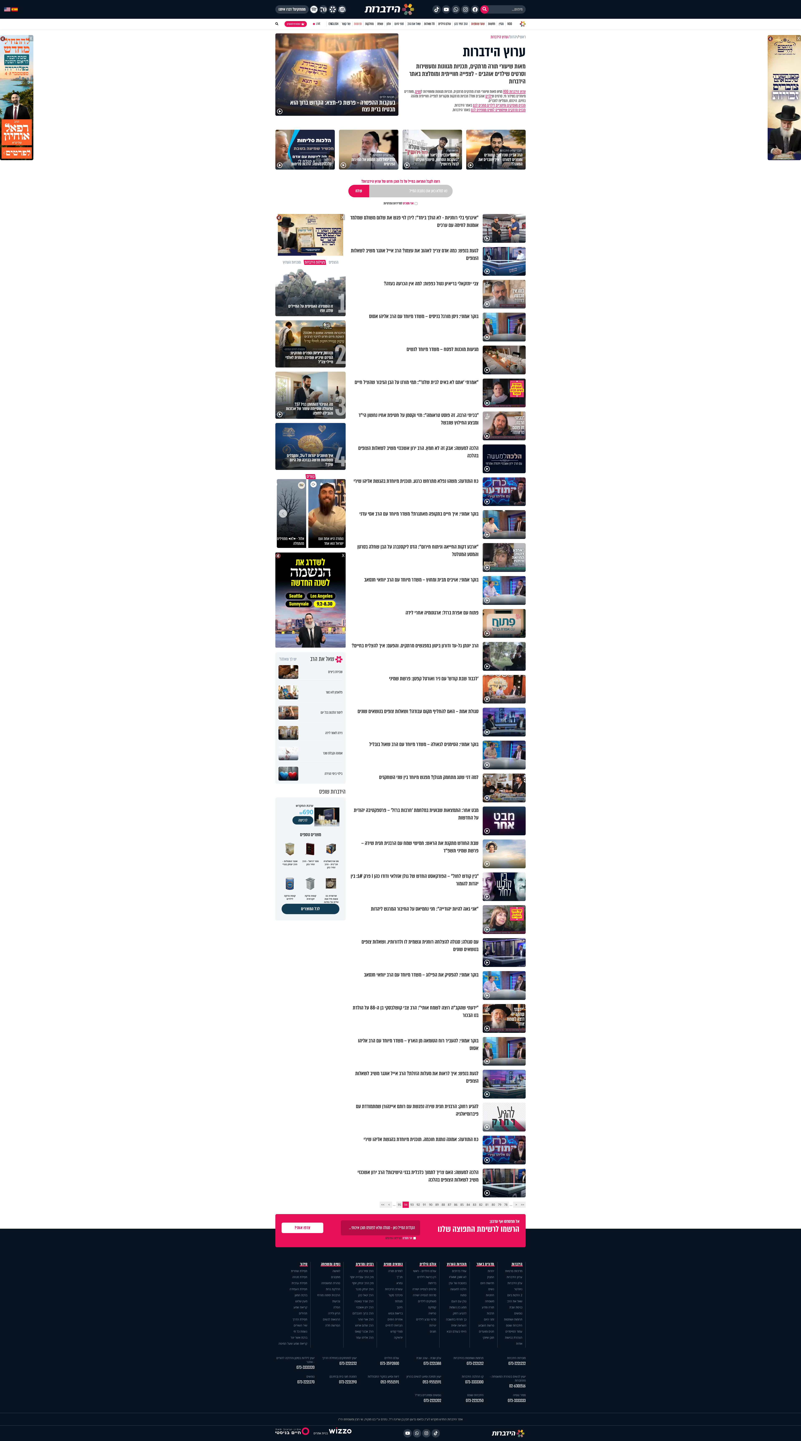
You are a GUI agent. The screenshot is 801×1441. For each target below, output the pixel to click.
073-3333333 (517, 1401)
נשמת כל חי (300, 1331)
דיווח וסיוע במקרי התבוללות (383, 1376)
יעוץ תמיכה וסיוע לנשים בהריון (424, 1376)
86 (455, 1205)
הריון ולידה (334, 1313)
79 (499, 1205)
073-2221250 (475, 1401)
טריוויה (432, 1313)
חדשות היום (487, 1283)
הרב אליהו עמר (365, 1337)
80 (493, 1205)
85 (462, 1205)
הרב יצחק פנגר (365, 1289)
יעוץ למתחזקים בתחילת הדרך (339, 1358)
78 (506, 1205)
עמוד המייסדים (513, 1331)
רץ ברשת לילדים (426, 1277)
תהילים (303, 1313)
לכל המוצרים (310, 909)
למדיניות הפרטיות (393, 203)
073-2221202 (432, 1401)
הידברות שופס (514, 1325)
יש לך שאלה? (288, 659)
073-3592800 (389, 1363)
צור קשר (346, 23)
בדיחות (432, 1283)
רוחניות (490, 1295)
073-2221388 (432, 1363)
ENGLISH (333, 23)
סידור (303, 1264)
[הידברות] (389, 9)
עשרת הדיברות (394, 1289)
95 (399, 1205)
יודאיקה (398, 1337)
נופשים (518, 1313)
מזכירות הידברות (516, 1358)
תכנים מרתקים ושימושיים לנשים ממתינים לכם (498, 110)
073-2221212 (475, 1363)
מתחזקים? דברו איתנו (292, 9)
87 (449, 1205)
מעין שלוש (301, 1301)
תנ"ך (400, 1277)
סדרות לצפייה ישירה (424, 1295)
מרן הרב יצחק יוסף (363, 1283)
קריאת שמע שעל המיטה (292, 1343)
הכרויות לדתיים (394, 1325)
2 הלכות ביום (514, 1295)
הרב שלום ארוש (364, 1325)
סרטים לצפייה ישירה (424, 1289)
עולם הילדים (444, 23)
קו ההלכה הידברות (473, 1376)
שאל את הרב (414, 23)
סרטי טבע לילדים (426, 1319)
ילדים (488, 96)
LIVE (318, 24)
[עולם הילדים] (342, 9)
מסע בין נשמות (457, 1307)
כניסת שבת (515, 1307)
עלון (389, 23)
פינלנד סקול (396, 1295)
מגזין (501, 23)
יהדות (491, 1271)
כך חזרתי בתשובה (456, 1319)
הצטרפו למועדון (293, 24)
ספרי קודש (396, 1331)
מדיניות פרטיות (513, 1271)
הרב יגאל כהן (366, 1295)
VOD (509, 23)
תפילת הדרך (300, 1319)
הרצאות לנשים (331, 1319)
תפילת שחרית (299, 1271)
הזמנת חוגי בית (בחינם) (343, 1376)
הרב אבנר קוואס (364, 1331)
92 (418, 1205)
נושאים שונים (393, 1264)
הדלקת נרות (333, 1289)
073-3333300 (474, 1382)
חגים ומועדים (486, 1331)
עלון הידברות (515, 1283)
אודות (519, 1343)
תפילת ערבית (299, 1283)
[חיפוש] (484, 9)
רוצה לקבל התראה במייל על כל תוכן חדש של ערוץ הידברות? (400, 181)
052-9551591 (432, 1382)
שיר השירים (300, 1325)
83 (474, 1205)
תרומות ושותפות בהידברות (468, 1358)
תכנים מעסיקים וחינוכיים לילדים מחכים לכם (499, 105)
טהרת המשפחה (330, 1283)
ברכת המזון (301, 1295)
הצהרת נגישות (513, 1337)
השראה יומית (458, 1325)
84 (468, 1205)
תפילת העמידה (298, 1289)
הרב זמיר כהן (461, 23)
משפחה (489, 1301)
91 (424, 1205)
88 (443, 1205)
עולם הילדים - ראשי (424, 1271)
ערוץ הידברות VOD (514, 91)
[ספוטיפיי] (314, 9)
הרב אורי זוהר (366, 1319)
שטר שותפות (478, 23)
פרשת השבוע (486, 1325)
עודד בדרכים (459, 1271)
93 (412, 1205)
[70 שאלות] (323, 9)
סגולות (399, 1301)
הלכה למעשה (458, 1289)
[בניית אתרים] (340, 1433)
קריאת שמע (300, 1307)
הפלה (336, 1307)
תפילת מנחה (299, 1277)
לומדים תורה (395, 1271)
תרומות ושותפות (513, 1319)
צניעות (336, 1301)
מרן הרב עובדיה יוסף (362, 1277)
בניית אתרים (321, 1433)
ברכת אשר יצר (299, 1337)
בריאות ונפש (395, 1313)
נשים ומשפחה (330, 1264)
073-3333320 (305, 1367)
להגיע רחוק (459, 1313)
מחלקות (369, 23)
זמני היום (399, 23)
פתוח (463, 1295)
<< (522, 1205)
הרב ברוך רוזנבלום (363, 1313)
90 (430, 1205)
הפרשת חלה (332, 1325)
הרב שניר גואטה (364, 1301)
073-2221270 (306, 1382)
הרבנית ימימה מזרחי (328, 1295)
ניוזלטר (518, 1289)
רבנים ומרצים (365, 1264)
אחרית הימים (395, 1319)
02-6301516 (517, 1386)
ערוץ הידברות (514, 1277)
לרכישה (302, 820)
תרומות (358, 23)
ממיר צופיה (519, 1395)
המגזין (490, 1277)
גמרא (400, 1283)
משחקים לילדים (427, 1301)
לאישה (336, 1271)
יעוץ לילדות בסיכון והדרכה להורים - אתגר (295, 1360)
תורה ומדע (488, 1307)
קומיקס (432, 1307)
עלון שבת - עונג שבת (428, 1358)
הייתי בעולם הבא (456, 1331)
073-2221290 (348, 1382)
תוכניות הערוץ (457, 1264)
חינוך (400, 1307)
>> (382, 1205)
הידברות (517, 1264)
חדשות (491, 23)
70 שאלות (429, 23)
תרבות (490, 1313)
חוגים (433, 1331)
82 (480, 1205)
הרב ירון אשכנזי (365, 1307)
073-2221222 (517, 1363)
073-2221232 (348, 1363)
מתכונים (335, 1277)
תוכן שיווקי (488, 1337)
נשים (418, 91)
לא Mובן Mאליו (457, 1277)
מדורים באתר (485, 1264)
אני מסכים (399, 203)
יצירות (432, 1325)
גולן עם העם (458, 1301)
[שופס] (333, 9)
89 (437, 1205)
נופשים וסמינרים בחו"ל (428, 1395)
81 (487, 1205)
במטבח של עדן (457, 1283)
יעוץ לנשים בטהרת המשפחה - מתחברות (508, 1378)
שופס (380, 23)
